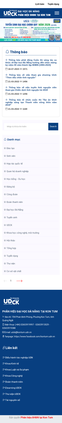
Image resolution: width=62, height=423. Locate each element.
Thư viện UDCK (13, 393)
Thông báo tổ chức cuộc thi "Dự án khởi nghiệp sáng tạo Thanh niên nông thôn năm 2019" (31, 102)
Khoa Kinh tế (12, 363)
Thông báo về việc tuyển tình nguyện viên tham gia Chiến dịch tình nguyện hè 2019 (31, 88)
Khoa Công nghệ (14, 375)
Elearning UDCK (13, 387)
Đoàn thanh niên (14, 381)
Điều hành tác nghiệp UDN (19, 357)
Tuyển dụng (53, 4)
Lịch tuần (39, 4)
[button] (57, 12)
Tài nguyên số (12, 399)
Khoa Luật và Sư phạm (17, 369)
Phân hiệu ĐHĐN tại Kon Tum (37, 417)
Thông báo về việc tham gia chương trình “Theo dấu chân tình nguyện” (31, 76)
